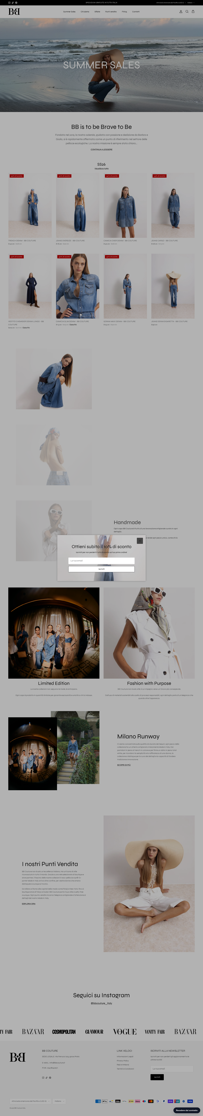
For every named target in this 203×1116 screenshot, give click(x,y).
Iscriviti (101, 569)
